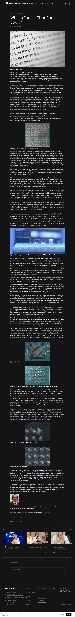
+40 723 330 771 (11, 602)
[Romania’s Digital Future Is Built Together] (37, 538)
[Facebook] (61, 591)
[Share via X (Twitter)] (14, 517)
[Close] (73, 614)
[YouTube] (66, 591)
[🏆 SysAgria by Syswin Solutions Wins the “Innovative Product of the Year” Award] (13, 538)
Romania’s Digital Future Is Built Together (37, 548)
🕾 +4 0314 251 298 (10, 592)
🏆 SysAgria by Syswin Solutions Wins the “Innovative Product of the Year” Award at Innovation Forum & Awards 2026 (13, 548)
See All (70, 529)
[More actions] (64, 13)
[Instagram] (69, 591)
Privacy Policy (9, 615)
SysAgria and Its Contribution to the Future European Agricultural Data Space (61, 548)
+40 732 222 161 (11, 604)
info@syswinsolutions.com (15, 595)
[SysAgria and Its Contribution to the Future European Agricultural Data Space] (61, 538)
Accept (68, 614)
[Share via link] (22, 517)
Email (39, 591)
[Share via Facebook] (11, 517)
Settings (62, 614)
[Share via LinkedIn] (18, 517)
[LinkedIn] (64, 591)
